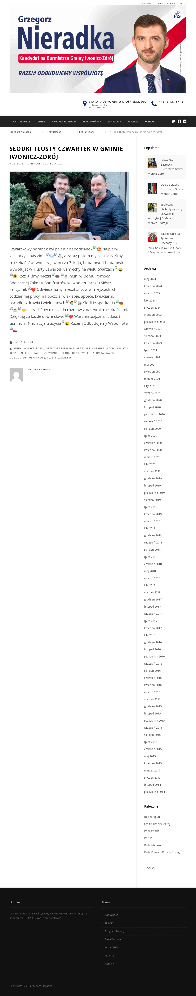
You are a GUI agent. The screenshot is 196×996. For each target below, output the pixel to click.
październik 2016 (154, 656)
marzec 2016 (152, 692)
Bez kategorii (23, 342)
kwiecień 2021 (153, 371)
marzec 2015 (152, 770)
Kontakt (182, 3)
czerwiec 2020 (153, 443)
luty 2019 (149, 528)
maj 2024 (150, 279)
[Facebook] (179, 121)
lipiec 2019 (150, 507)
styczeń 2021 (152, 393)
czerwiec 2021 (153, 357)
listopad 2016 (152, 649)
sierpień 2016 (152, 670)
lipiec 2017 (150, 621)
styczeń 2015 (152, 777)
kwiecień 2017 (153, 628)
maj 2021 (150, 364)
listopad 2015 (152, 713)
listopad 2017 (152, 606)
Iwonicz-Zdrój (58, 353)
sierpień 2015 (152, 735)
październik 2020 (154, 414)
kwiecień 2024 (153, 286)
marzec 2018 (152, 578)
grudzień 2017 (153, 599)
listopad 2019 (152, 485)
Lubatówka (95, 353)
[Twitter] (173, 121)
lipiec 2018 (150, 557)
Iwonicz (40, 353)
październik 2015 (154, 720)
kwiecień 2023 (153, 343)
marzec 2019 (152, 521)
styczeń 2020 (152, 471)
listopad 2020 (152, 407)
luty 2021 (149, 386)
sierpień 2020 (152, 428)
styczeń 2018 (152, 592)
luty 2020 (149, 464)
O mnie (159, 3)
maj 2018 (150, 571)
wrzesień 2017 (153, 613)
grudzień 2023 (153, 314)
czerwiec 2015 (153, 749)
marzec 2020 (152, 457)
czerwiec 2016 (153, 678)
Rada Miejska (152, 845)
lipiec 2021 (150, 350)
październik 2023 (154, 322)
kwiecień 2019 (153, 514)
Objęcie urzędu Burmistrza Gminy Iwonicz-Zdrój (172, 189)
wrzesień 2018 (153, 542)
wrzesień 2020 (153, 421)
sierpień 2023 (152, 336)
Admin (30, 163)
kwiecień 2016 (153, 685)
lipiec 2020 (150, 436)
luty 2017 (149, 635)
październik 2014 (154, 792)
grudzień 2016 (153, 642)
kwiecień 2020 (153, 450)
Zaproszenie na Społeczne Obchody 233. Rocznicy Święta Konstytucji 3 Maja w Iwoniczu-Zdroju (165, 243)
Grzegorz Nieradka (60, 348)
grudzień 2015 (153, 706)
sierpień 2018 (152, 549)
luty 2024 (149, 300)
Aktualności (146, 3)
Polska (148, 838)
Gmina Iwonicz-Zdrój (28, 348)
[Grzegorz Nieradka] (98, 48)
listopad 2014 (152, 784)
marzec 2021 (152, 379)
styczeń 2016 (152, 699)
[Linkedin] (184, 121)
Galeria (171, 3)
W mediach (114, 121)
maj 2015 (150, 756)
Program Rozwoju (64, 121)
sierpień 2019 (152, 500)
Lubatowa (78, 353)
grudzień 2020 (153, 400)
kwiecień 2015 (153, 763)
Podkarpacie (151, 831)
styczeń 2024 (152, 307)
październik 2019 (154, 493)
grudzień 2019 (153, 478)
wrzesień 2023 (153, 329)
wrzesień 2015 (153, 727)
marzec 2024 (152, 293)
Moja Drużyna (92, 121)
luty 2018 (149, 585)
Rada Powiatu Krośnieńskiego (162, 852)
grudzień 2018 (153, 535)
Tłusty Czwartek (59, 357)
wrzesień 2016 (153, 663)
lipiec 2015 (150, 742)
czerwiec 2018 (153, 564)
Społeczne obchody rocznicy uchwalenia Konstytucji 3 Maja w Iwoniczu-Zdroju (165, 214)
